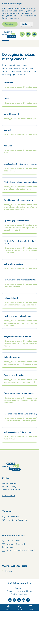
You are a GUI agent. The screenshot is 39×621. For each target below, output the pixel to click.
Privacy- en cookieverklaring (19, 591)
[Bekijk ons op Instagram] (28, 599)
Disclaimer (19, 588)
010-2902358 (13, 516)
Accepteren (10, 24)
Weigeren (26, 24)
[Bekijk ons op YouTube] (23, 599)
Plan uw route (8, 495)
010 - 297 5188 (13, 540)
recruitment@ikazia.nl (17, 519)
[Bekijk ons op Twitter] (10, 599)
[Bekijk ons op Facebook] (14, 599)
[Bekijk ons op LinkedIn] (19, 599)
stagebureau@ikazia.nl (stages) (21, 550)
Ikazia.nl (8, 571)
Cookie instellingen (19, 594)
